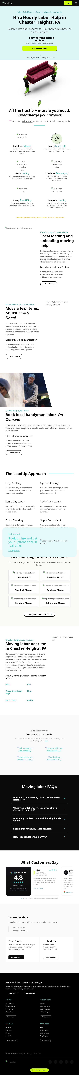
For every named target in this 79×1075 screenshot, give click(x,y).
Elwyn (29, 691)
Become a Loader (45, 1006)
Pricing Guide (44, 1030)
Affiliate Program (45, 1012)
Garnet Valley (11, 700)
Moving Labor (10, 1012)
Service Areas (11, 1017)
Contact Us (9, 1036)
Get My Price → (16, 957)
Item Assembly (10, 1009)
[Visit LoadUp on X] (61, 1062)
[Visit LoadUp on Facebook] (50, 1062)
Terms (46, 741)
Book (68, 3)
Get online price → (39, 48)
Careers (42, 1003)
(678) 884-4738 (50, 957)
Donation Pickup (10, 1006)
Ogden (30, 700)
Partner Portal (46, 1017)
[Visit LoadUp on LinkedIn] (72, 1062)
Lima (29, 684)
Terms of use (37, 1053)
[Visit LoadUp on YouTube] (66, 1062)
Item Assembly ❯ (54, 750)
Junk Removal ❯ (25, 750)
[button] (39, 798)
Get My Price (14, 551)
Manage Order (11, 1041)
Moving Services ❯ (54, 759)
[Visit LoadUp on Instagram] (55, 1062)
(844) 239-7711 (14, 993)
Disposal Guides (44, 1033)
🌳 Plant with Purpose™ (39, 1070)
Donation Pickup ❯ (25, 759)
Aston (8, 684)
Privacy (29, 1053)
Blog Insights (44, 1036)
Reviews (8, 1033)
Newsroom (9, 1030)
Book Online (45, 1041)
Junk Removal (9, 1003)
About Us (8, 1027)
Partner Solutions (45, 1009)
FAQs (41, 1027)
